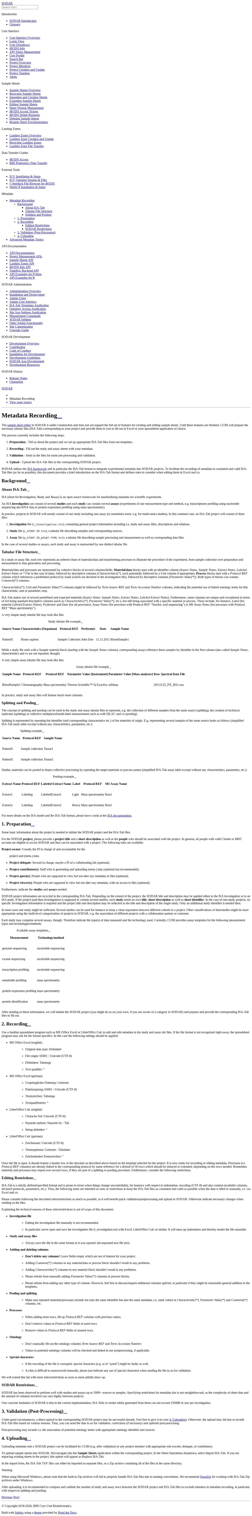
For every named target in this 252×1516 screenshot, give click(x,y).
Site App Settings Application (27, 312)
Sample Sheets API (21, 260)
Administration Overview (25, 291)
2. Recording (25, 221)
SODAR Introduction (22, 20)
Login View (16, 41)
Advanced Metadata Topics (26, 239)
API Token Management (24, 52)
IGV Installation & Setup (25, 176)
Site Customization (21, 326)
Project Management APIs (25, 256)
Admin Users (17, 298)
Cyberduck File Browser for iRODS (32, 183)
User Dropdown (19, 44)
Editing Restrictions (37, 225)
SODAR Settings (20, 319)
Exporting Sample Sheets (25, 100)
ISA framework (37, 468)
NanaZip (205, 1476)
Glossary (14, 24)
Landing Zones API (21, 263)
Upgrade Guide (19, 330)
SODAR (7, 3)
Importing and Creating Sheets (28, 97)
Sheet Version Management (26, 108)
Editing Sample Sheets (23, 104)
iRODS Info (17, 48)
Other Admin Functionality (26, 323)
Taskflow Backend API (24, 270)
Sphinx (19, 1512)
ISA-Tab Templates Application (29, 305)
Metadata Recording (22, 200)
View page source (20, 402)
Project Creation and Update (27, 69)
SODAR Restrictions (38, 229)
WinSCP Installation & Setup (27, 187)
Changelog (16, 381)
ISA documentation (119, 815)
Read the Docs (67, 1512)
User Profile (16, 55)
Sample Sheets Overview (25, 90)
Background (25, 204)
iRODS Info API (20, 267)
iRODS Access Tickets (23, 111)
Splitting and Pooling (38, 214)
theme (38, 1512)
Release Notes (18, 378)
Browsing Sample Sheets (25, 93)
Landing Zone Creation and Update (31, 139)
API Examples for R (22, 277)
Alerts (13, 76)
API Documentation (21, 253)
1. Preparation (26, 218)
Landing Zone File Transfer (26, 146)
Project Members (20, 66)
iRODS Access (18, 159)
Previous (7, 1497)
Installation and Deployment (26, 294)
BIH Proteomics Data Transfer (28, 163)
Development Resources (24, 364)
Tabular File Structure (38, 211)
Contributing (17, 347)
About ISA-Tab (35, 207)
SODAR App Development (26, 361)
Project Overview (20, 62)
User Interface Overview (24, 37)
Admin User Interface (22, 301)
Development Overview (24, 343)
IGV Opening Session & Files (28, 180)
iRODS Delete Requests (24, 115)
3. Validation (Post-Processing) (36, 232)
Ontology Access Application (27, 308)
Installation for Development (27, 354)
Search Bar (16, 59)
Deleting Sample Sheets (24, 118)
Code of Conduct (20, 350)
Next (16, 1497)
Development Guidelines (24, 357)
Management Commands (25, 316)
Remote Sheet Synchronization (28, 122)
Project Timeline (19, 73)
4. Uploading (25, 236)
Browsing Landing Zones (25, 142)
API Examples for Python (25, 274)
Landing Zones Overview (25, 135)
